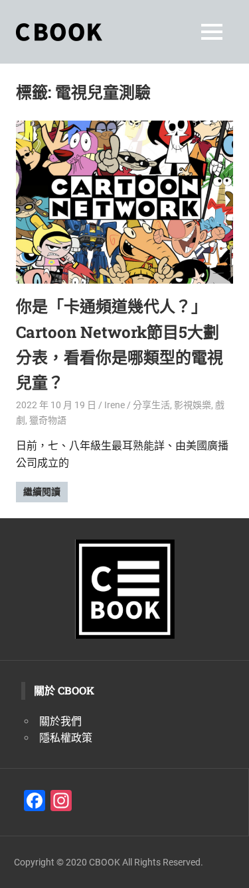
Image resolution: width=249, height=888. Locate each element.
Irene (114, 405)
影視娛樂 (192, 405)
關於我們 (60, 721)
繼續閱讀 (41, 491)
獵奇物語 (47, 420)
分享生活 (151, 405)
